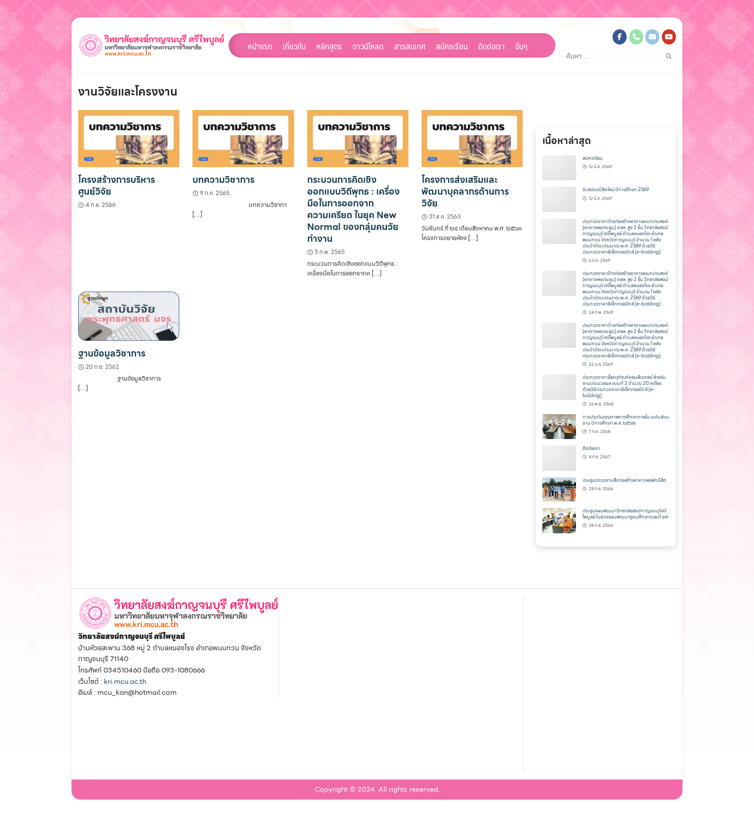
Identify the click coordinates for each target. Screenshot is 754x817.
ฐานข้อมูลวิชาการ (111, 353)
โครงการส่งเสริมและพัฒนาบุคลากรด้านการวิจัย (465, 191)
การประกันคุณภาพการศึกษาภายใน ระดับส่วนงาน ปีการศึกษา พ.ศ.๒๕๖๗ (626, 420)
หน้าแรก (260, 46)
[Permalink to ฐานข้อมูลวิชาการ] (128, 315)
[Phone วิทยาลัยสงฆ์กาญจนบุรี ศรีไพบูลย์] (636, 37)
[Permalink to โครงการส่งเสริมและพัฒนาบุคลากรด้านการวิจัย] (472, 137)
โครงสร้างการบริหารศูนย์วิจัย (116, 185)
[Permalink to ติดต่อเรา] (559, 458)
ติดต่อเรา (491, 46)
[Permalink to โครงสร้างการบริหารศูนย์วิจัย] (128, 137)
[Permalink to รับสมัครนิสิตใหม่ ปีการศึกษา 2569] (559, 199)
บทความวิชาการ (223, 179)
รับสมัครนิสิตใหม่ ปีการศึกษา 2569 (616, 189)
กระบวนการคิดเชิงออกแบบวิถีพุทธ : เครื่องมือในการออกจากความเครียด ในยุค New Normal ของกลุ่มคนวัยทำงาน (353, 209)
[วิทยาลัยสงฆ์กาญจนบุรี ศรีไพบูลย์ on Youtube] (669, 37)
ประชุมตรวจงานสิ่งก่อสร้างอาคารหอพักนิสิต (624, 480)
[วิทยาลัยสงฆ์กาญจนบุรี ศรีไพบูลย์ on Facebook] (620, 37)
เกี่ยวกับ (294, 46)
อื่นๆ (521, 46)
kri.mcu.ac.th (125, 681)
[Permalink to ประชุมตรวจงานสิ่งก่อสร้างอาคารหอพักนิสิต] (559, 489)
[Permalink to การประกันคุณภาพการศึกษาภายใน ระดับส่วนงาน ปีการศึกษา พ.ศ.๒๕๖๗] (559, 426)
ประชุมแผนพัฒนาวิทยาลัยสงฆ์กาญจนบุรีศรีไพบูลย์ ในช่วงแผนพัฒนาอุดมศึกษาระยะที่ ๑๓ (625, 514)
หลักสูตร (329, 46)
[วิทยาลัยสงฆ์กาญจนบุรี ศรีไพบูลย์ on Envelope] (652, 37)
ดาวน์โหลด (368, 46)
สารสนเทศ (409, 46)
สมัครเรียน (452, 46)
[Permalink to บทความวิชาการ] (243, 137)
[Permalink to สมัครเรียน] (559, 167)
